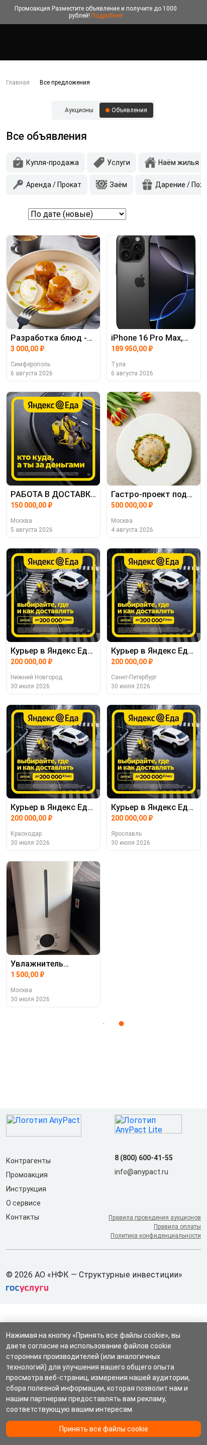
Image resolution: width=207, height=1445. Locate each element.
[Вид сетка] (180, 214)
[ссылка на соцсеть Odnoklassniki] (137, 1188)
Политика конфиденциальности (156, 1235)
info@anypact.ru (141, 1172)
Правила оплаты (177, 1226)
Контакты (22, 1217)
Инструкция (26, 1189)
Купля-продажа (52, 162)
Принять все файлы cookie (103, 1429)
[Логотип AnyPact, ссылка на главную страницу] (50, 42)
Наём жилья (178, 162)
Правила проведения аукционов (155, 1217)
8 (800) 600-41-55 (144, 1158)
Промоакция (27, 1175)
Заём (118, 185)
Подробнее (107, 15)
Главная (18, 82)
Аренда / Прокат (53, 185)
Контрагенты (28, 1161)
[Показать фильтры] (15, 214)
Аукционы (79, 110)
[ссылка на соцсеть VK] (121, 1188)
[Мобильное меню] (12, 42)
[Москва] (195, 42)
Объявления (129, 110)
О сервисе (23, 1203)
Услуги (118, 162)
